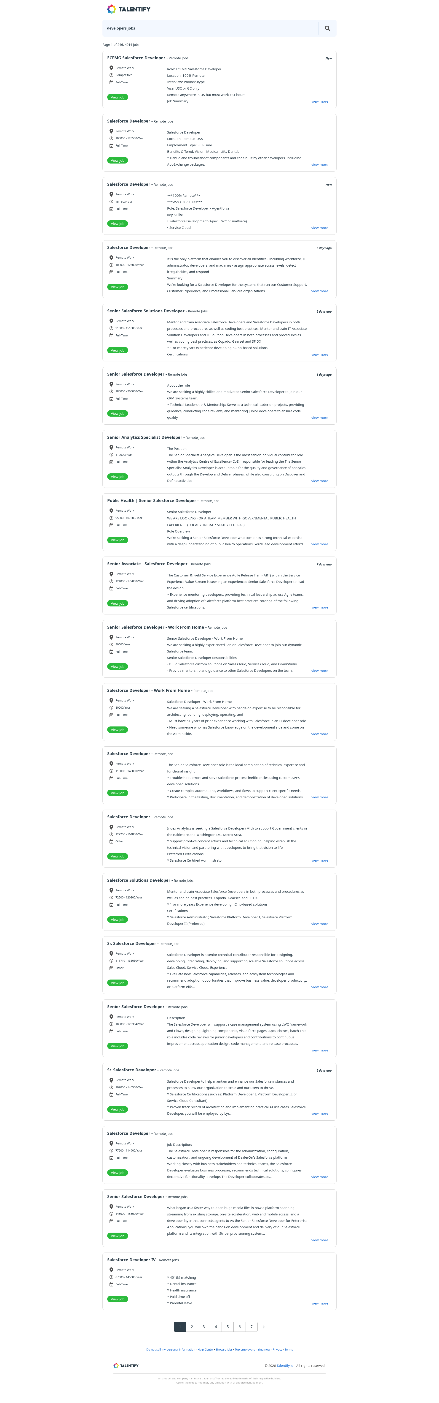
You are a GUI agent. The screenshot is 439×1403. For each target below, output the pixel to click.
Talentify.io (285, 1365)
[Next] (262, 1327)
